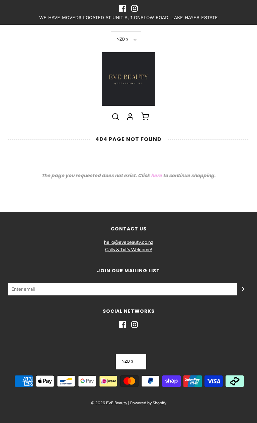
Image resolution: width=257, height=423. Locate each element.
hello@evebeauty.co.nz (128, 242)
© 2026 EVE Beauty (109, 403)
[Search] (115, 117)
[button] (126, 39)
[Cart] (145, 117)
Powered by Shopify (148, 403)
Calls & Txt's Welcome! (128, 250)
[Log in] (130, 117)
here (156, 175)
